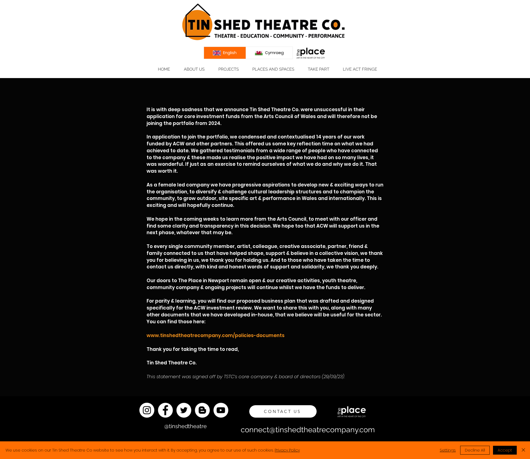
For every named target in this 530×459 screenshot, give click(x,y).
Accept (505, 450)
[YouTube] (220, 410)
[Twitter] (183, 410)
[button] (194, 69)
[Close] (523, 450)
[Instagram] (146, 410)
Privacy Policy (287, 450)
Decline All (475, 450)
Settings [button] (448, 450)
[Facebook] (165, 410)
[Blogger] (202, 410)
